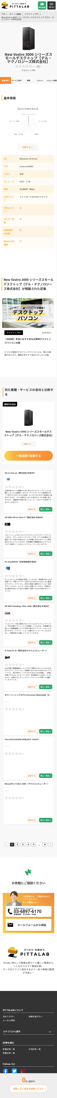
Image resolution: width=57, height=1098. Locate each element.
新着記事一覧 (9, 1049)
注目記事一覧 (34, 1049)
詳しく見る (45, 509)
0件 (38, 66)
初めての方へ (9, 1016)
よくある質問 (9, 1020)
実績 (28, 80)
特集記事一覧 (9, 1053)
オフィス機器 (15, 14)
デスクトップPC (32, 14)
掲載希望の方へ (35, 1016)
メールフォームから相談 (31, 925)
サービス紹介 (17, 80)
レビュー (40, 80)
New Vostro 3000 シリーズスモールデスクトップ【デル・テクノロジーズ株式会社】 (27, 18)
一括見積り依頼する (28, 456)
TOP (3, 14)
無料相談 (42, 7)
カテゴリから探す (12, 1031)
